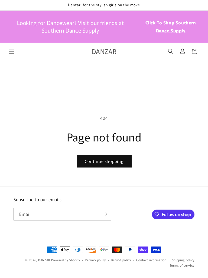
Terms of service (182, 265)
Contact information (151, 260)
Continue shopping (104, 161)
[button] (11, 51)
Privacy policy (95, 260)
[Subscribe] (105, 214)
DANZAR (44, 260)
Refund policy (121, 260)
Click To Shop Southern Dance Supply (170, 26)
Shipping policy (183, 260)
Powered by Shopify (65, 260)
